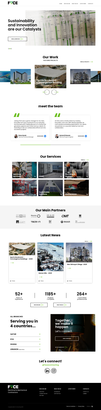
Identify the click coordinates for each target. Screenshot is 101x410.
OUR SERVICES (57, 391)
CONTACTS (90, 3)
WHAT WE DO (75, 3)
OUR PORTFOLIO (57, 393)
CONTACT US (86, 391)
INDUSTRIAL (93, 80)
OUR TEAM (41, 395)
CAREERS (85, 393)
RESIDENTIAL (78, 82)
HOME (60, 3)
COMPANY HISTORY (43, 393)
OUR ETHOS (41, 391)
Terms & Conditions (70, 406)
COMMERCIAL (48, 85)
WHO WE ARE (67, 3)
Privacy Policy (81, 406)
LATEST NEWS (83, 3)
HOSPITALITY (5, 80)
